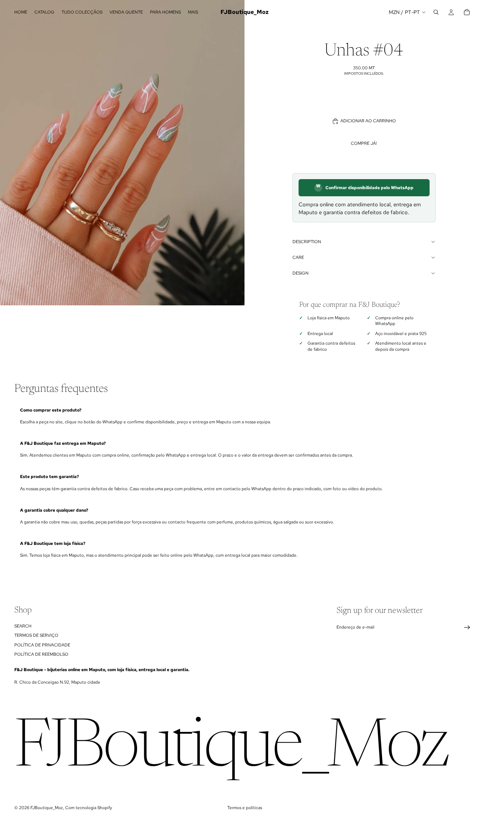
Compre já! (364, 143)
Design (300, 273)
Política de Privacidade (42, 645)
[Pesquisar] (436, 12)
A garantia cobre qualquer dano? (54, 510)
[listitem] (193, 12)
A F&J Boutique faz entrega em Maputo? (63, 443)
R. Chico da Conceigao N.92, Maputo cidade (57, 682)
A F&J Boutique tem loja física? (52, 543)
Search (23, 626)
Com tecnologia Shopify (88, 808)
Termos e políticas (244, 808)
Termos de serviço (36, 635)
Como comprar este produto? (50, 410)
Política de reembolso (41, 654)
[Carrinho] (467, 12)
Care (298, 257)
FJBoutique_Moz (46, 808)
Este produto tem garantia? (49, 476)
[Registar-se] (467, 627)
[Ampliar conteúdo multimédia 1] (122, 152)
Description (306, 242)
